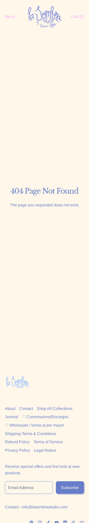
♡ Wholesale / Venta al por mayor (34, 425)
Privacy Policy (17, 450)
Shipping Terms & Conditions (30, 434)
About (10, 408)
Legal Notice (45, 450)
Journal (11, 417)
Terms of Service (48, 442)
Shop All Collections (54, 408)
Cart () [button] (77, 16)
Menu (10, 16)
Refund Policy (17, 442)
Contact (26, 408)
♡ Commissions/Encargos (45, 417)
